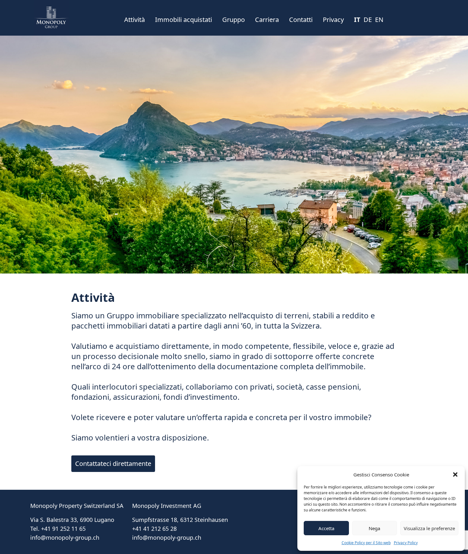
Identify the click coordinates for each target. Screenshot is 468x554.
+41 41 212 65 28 (154, 528)
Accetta (326, 528)
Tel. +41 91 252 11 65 (58, 528)
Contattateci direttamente (113, 463)
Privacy (333, 19)
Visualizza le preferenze (429, 528)
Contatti (301, 19)
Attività (134, 19)
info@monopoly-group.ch (64, 537)
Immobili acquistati (183, 19)
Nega (374, 528)
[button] (455, 474)
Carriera (267, 19)
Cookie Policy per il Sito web (366, 542)
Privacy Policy (406, 542)
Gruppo (233, 19)
